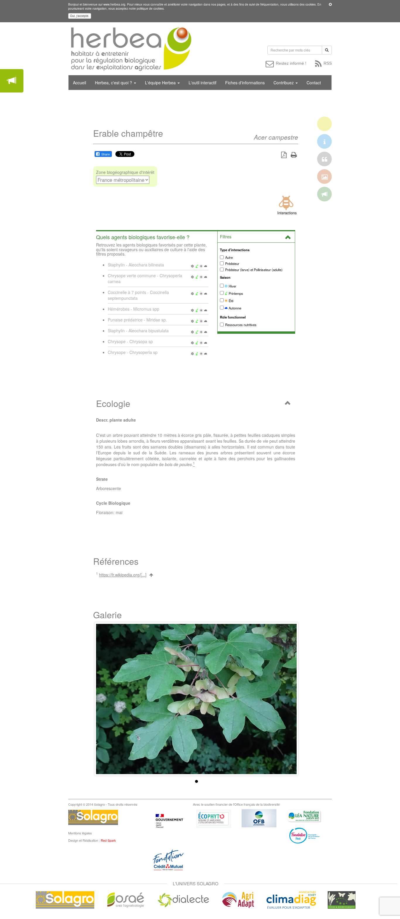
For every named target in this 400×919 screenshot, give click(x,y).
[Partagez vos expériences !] (11, 81)
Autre (229, 257)
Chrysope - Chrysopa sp (130, 341)
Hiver (232, 286)
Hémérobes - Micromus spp (133, 309)
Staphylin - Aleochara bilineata (136, 265)
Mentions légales (80, 833)
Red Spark (108, 840)
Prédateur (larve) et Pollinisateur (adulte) (254, 269)
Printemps (235, 293)
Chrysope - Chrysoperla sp (133, 352)
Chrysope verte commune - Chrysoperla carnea (145, 278)
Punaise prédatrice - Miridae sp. (137, 320)
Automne (234, 308)
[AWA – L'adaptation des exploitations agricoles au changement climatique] (238, 899)
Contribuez (284, 82)
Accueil (79, 82)
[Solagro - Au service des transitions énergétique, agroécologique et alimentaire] (65, 899)
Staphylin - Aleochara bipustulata (138, 330)
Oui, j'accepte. (79, 16)
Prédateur (232, 263)
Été (230, 300)
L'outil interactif (202, 82)
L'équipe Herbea (161, 82)
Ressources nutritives (241, 324)
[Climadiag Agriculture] (291, 899)
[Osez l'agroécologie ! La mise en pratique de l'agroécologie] (125, 899)
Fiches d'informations (245, 82)
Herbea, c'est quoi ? (114, 82)
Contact (314, 82)
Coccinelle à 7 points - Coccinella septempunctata (138, 295)
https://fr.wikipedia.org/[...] (122, 575)
